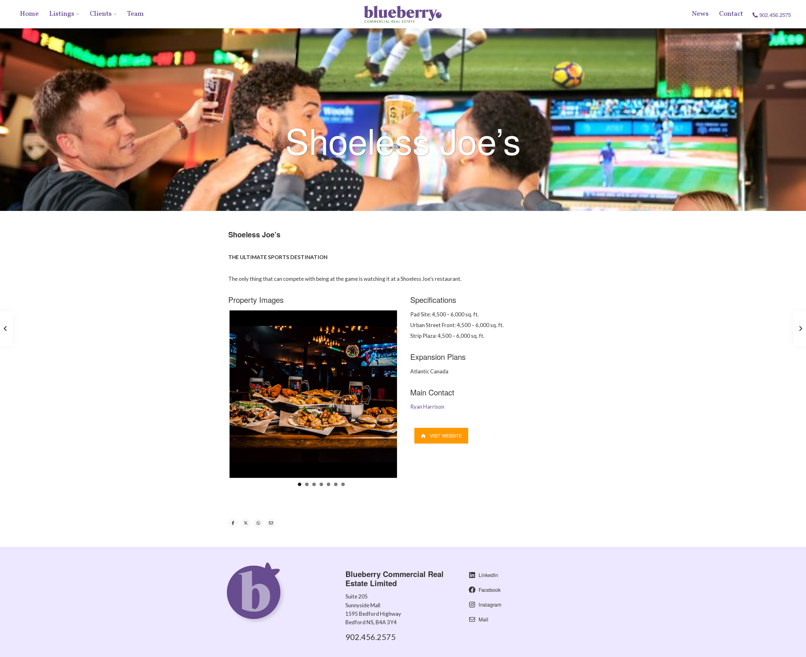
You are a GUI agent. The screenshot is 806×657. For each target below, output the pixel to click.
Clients (101, 14)
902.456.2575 (775, 15)
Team (135, 14)
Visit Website (446, 436)
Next (406, 394)
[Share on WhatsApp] (258, 523)
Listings (61, 14)
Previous (220, 394)
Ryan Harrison (427, 406)
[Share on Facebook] (233, 523)
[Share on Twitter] (245, 523)
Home (29, 14)
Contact (731, 14)
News (700, 14)
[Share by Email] (270, 523)
